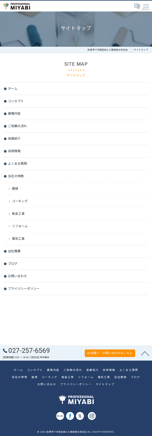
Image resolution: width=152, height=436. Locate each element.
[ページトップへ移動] (145, 353)
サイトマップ (105, 384)
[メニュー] (145, 6)
